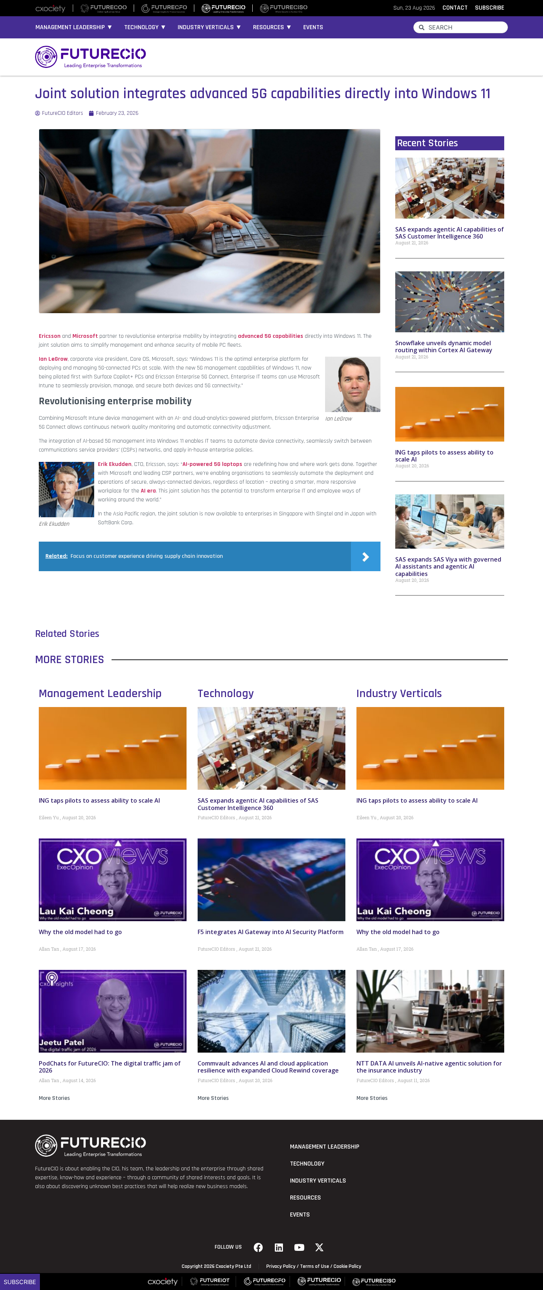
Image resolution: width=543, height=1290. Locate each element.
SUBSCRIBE (489, 8)
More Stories (54, 1098)
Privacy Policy (281, 1266)
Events (313, 27)
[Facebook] (258, 1247)
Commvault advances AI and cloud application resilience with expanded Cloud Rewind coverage (268, 1066)
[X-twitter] (319, 1247)
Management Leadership (100, 693)
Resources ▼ (272, 27)
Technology (226, 693)
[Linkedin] (279, 1247)
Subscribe (20, 1282)
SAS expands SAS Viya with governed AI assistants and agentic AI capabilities (448, 566)
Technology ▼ (145, 27)
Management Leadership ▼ (74, 27)
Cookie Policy (347, 1266)
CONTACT (455, 8)
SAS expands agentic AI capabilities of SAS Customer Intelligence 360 (449, 232)
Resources (305, 1198)
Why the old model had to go (80, 932)
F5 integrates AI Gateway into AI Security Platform (271, 932)
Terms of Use (314, 1266)
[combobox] (460, 27)
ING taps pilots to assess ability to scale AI (444, 455)
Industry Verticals (399, 693)
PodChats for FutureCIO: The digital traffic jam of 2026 (110, 1066)
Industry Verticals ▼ (210, 27)
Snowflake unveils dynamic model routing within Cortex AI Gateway (443, 346)
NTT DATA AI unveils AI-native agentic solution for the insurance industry (429, 1066)
